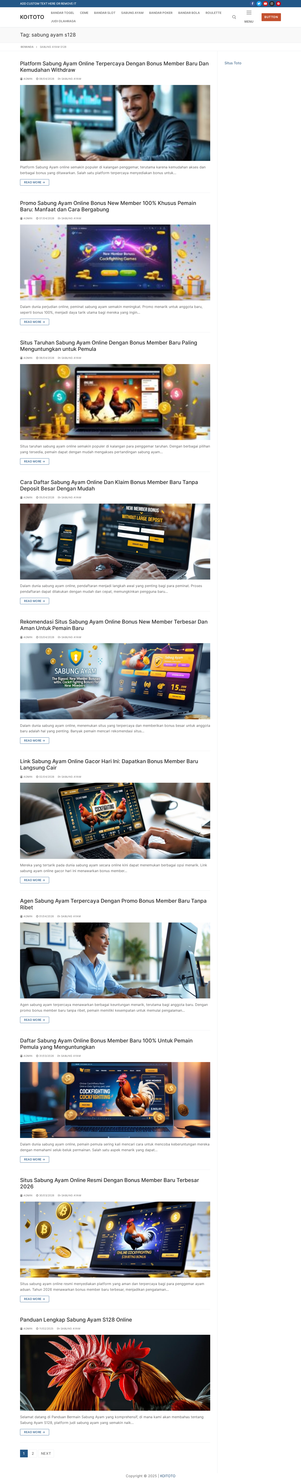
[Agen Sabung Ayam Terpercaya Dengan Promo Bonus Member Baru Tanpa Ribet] (115, 960)
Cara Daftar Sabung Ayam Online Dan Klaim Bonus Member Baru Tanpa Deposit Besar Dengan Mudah (109, 485)
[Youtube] (265, 3)
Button (271, 17)
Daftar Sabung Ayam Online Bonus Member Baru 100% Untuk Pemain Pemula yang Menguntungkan (106, 1043)
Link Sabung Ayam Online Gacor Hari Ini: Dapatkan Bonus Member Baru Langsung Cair (109, 764)
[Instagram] (271, 3)
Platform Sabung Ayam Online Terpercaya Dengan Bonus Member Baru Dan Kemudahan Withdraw (114, 66)
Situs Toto (233, 63)
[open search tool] (234, 17)
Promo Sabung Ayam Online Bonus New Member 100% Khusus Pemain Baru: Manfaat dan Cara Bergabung (108, 206)
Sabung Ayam (71, 78)
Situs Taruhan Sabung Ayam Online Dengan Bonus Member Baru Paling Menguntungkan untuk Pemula (108, 345)
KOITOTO (32, 17)
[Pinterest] (278, 3)
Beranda (27, 46)
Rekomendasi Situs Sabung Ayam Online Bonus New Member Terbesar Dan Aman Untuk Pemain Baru (114, 625)
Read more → (34, 182)
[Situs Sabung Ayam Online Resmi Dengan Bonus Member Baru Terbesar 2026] (115, 1240)
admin (28, 78)
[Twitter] (259, 3)
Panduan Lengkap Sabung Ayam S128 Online (76, 1319)
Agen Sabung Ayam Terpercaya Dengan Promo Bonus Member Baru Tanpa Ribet (113, 904)
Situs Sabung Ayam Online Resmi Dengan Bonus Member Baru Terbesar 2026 (109, 1183)
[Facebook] (252, 3)
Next (46, 1453)
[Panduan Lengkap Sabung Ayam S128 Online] (115, 1373)
